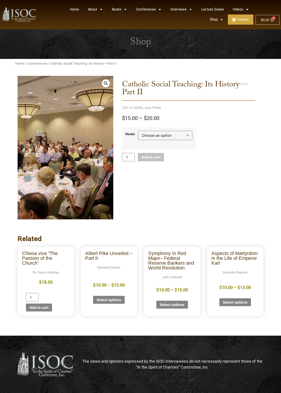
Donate (243, 19)
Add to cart (150, 157)
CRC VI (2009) (132, 107)
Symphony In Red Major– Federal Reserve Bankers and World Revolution (171, 261)
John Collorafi (172, 277)
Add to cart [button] (39, 307)
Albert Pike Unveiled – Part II (108, 256)
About (92, 9)
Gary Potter (153, 107)
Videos (238, 9)
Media (130, 134)
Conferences (146, 9)
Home (74, 9)
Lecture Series (212, 9)
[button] (106, 83)
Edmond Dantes (108, 267)
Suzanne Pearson (235, 272)
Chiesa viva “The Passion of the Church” (40, 258)
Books (116, 9)
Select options (109, 300)
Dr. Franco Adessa (46, 272)
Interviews (178, 9)
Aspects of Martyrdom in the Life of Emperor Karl (234, 258)
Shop (214, 19)
